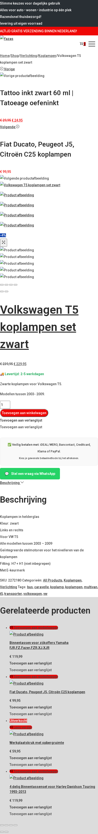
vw (45, 594)
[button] (21, 420)
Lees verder (23, 727)
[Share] (6, 284)
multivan (90, 587)
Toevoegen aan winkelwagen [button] (36, 628)
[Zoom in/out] (15, 284)
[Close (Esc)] (2, 284)
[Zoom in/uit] (2, 825)
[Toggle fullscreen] (11, 284)
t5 (1, 594)
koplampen (74, 587)
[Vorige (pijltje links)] (2, 832)
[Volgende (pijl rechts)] (6, 291)
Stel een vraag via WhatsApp (30, 474)
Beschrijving (10, 483)
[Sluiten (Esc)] (15, 825)
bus (30, 587)
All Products (52, 580)
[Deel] (11, 825)
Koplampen (47, 56)
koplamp (57, 587)
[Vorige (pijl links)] (2, 291)
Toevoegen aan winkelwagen (24, 413)
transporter (13, 594)
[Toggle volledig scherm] (6, 825)
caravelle (41, 587)
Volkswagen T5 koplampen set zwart (39, 327)
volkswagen (32, 594)
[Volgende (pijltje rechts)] (6, 832)
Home (5, 56)
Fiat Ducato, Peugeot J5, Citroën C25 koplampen (47, 692)
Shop (15, 56)
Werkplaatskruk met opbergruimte (37, 743)
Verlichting (28, 56)
